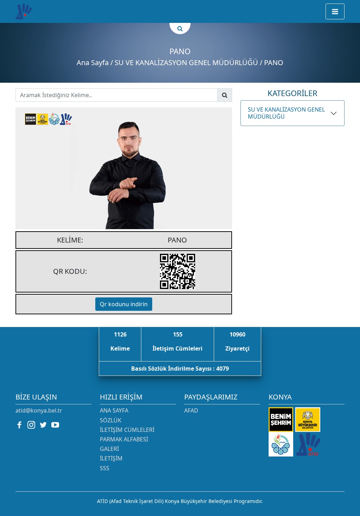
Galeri (109, 449)
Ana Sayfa (93, 62)
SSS (104, 468)
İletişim (111, 458)
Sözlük (110, 420)
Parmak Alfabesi (124, 439)
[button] (335, 11)
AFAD (191, 410)
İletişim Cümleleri (127, 430)
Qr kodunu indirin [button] (124, 304)
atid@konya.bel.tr (38, 410)
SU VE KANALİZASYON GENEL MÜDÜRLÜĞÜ (286, 113)
